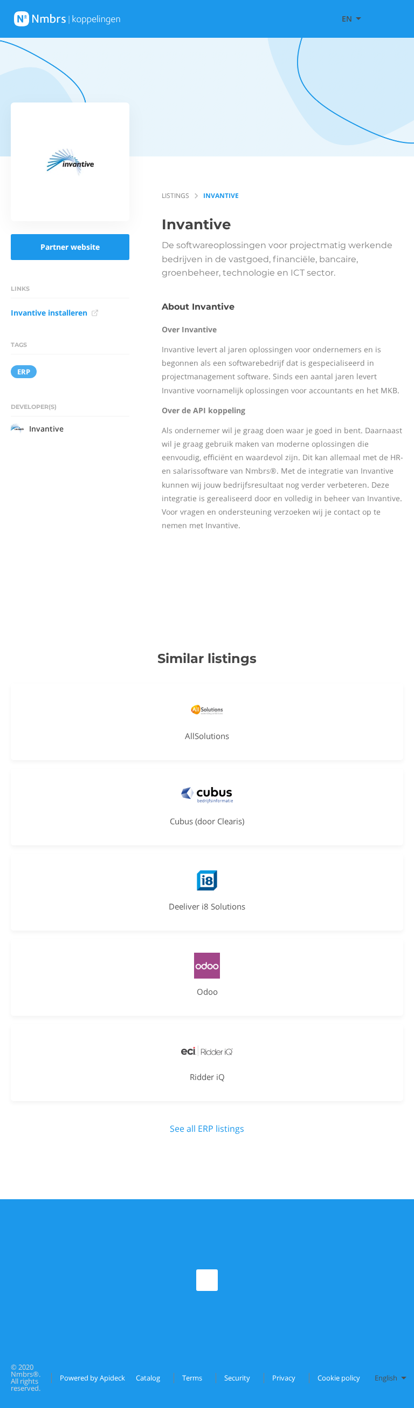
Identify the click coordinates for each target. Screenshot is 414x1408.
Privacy (283, 1378)
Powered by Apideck (92, 1378)
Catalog (148, 1378)
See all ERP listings (207, 1128)
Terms (192, 1378)
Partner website (70, 247)
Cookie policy (339, 1378)
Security (237, 1378)
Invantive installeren (49, 312)
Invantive (46, 428)
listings (175, 195)
